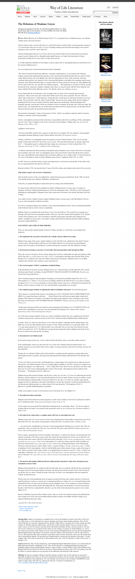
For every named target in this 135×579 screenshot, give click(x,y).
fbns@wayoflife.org (34, 33)
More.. (106, 16)
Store (35, 16)
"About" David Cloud (26, 508)
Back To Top (21, 570)
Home (20, 16)
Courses (43, 16)
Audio (66, 16)
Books (51, 16)
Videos (58, 16)
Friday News (86, 16)
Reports (27, 16)
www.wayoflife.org (25, 510)
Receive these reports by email (28, 506)
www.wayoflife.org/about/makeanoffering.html (32, 562)
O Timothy (97, 16)
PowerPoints (75, 16)
